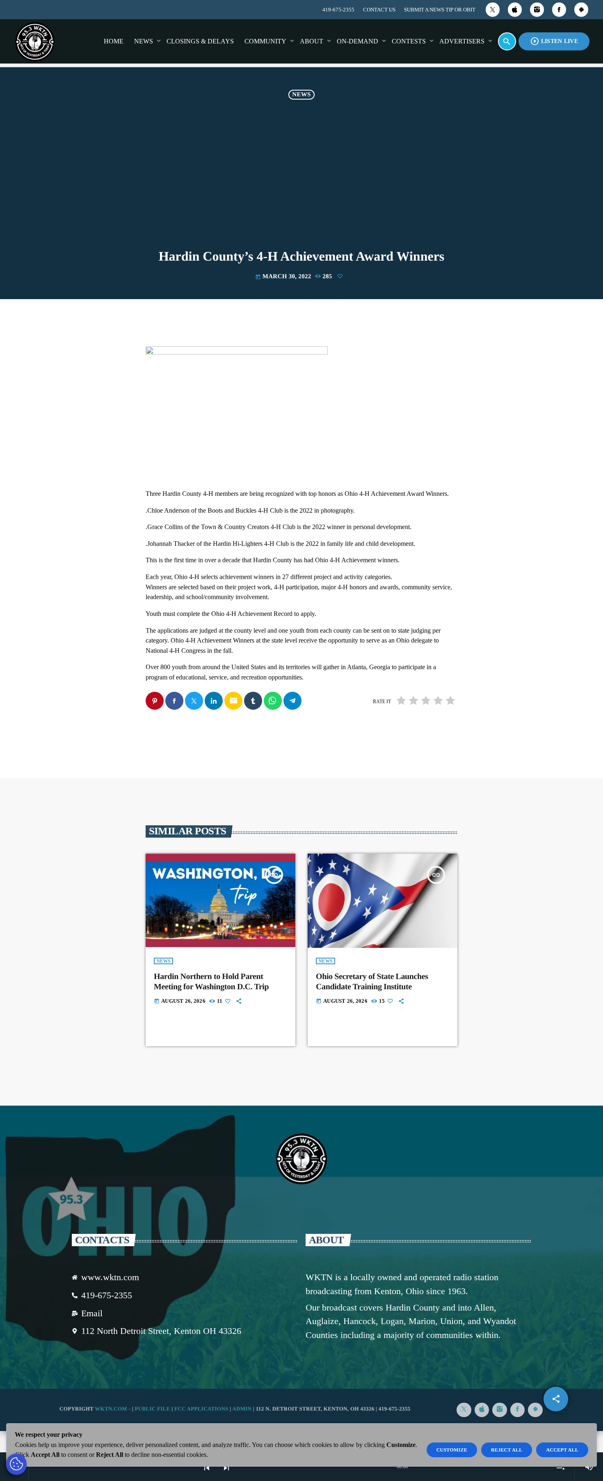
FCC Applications (201, 1409)
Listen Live (554, 41)
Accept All (562, 1450)
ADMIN (241, 1409)
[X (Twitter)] (493, 9)
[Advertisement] (301, 176)
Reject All (507, 1450)
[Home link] (34, 41)
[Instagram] (537, 9)
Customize (451, 1450)
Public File (152, 1409)
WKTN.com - (113, 1409)
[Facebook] (559, 9)
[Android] (581, 9)
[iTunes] (515, 9)
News (301, 94)
